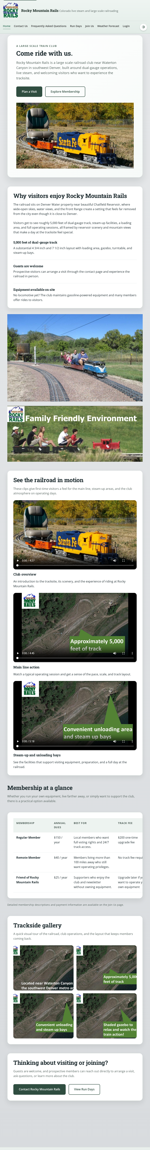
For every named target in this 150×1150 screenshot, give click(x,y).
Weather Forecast (108, 26)
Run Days (76, 26)
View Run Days (84, 1089)
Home (6, 26)
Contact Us (21, 26)
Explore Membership (65, 92)
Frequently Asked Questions (48, 26)
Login (126, 26)
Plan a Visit (29, 92)
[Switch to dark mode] (143, 27)
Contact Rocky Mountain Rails (39, 1089)
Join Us (89, 26)
